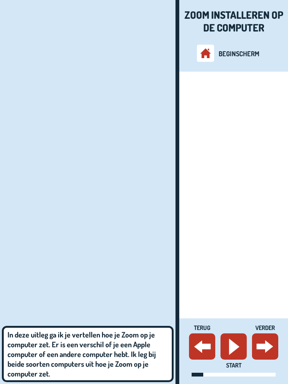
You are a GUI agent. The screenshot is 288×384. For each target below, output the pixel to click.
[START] (233, 346)
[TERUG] (202, 346)
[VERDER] (265, 346)
